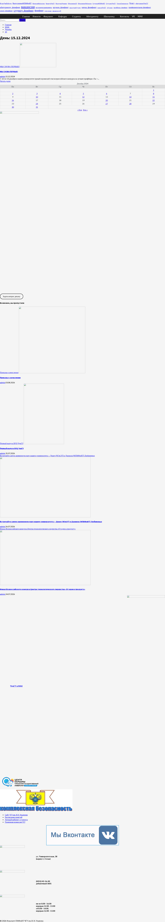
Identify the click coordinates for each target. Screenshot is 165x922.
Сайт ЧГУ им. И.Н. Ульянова (16, 815)
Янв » (85, 110)
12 (83, 97)
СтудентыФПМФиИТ (99, 3)
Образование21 (72, 3)
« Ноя (79, 110)
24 (37, 103)
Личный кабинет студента (16, 819)
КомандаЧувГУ (50, 3)
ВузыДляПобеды (6, 3)
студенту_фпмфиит (24, 10)
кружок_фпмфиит (60, 7)
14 (130, 97)
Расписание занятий (13, 817)
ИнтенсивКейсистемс (38, 3)
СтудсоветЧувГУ (111, 3)
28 (130, 103)
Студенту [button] (76, 16)
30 (13, 107)
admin (2, 76)
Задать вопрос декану (11, 296)
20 (107, 100)
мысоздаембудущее (75, 7)
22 (153, 100)
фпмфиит (39, 10)
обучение (110, 7)
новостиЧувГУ (101, 7)
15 (153, 97)
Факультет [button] (48, 16)
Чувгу (132, 3)
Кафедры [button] (62, 16)
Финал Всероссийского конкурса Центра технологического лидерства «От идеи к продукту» (38, 529)
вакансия (28, 7)
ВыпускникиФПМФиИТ (22, 3)
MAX (140, 16)
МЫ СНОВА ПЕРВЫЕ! (10, 66)
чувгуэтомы (47, 11)
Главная (26, 16)
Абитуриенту (92, 16)
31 (37, 107)
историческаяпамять (44, 7)
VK (133, 16)
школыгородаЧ (56, 11)
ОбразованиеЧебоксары (85, 3)
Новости (37, 16)
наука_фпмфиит (89, 7)
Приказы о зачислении (9, 372)
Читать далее (5, 81)
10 (37, 97)
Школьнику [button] (109, 16)
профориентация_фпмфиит (140, 7)
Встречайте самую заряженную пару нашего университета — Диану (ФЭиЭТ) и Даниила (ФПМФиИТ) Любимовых (47, 455)
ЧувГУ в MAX (16, 686)
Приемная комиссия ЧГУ (15, 822)
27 (107, 103)
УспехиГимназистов (122, 3)
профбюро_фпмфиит (121, 7)
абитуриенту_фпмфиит (10, 7)
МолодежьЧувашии (61, 3)
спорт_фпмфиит (6, 11)
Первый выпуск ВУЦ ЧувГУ (11, 443)
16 (13, 100)
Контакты (124, 16)
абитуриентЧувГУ (142, 3)
